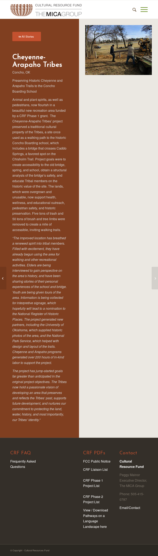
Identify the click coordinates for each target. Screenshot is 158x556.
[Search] (132, 9)
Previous (94, 50)
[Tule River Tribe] (155, 278)
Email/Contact (130, 507)
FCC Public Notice (96, 461)
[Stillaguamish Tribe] (3, 278)
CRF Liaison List (95, 469)
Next (142, 50)
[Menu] (142, 9)
